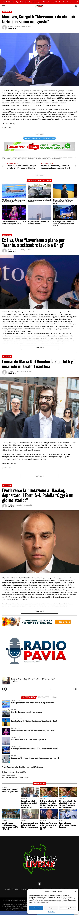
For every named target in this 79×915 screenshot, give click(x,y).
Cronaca (15, 889)
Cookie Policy (51, 912)
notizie (31, 159)
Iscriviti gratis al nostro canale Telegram (40, 138)
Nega (51, 908)
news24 (18, 159)
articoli (21, 157)
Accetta (36, 908)
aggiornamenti (12, 157)
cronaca (37, 157)
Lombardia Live (57, 157)
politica (38, 159)
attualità (29, 157)
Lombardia (23, 889)
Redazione (12, 28)
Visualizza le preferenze (67, 908)
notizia (24, 159)
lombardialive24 (8, 159)
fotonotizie (46, 157)
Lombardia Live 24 (69, 157)
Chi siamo (7, 889)
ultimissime (47, 159)
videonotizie (56, 159)
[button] (75, 892)
